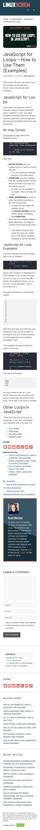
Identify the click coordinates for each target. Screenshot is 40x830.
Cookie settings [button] (9, 825)
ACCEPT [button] (20, 825)
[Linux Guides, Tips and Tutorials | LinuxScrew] (16, 4)
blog (30, 550)
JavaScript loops (11, 135)
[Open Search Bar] (28, 10)
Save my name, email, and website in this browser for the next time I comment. (21, 625)
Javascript (10, 481)
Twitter (23, 552)
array (8, 392)
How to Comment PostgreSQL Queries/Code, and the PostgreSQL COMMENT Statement (18, 795)
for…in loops (14, 428)
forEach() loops (15, 437)
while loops (13, 431)
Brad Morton (15, 517)
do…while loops (15, 434)
